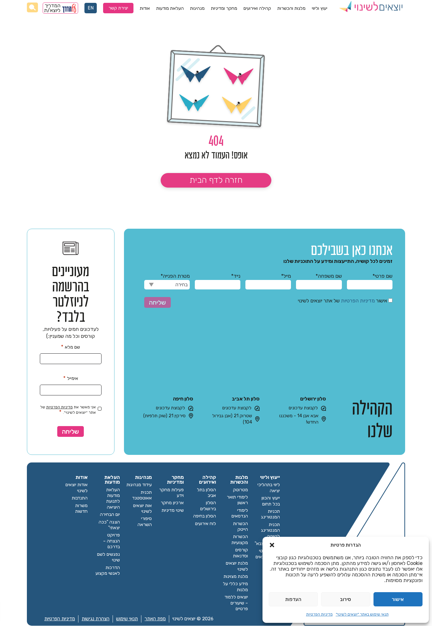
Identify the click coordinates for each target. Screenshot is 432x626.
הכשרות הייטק (240, 526)
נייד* (235, 276)
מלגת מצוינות (236, 576)
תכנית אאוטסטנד (142, 495)
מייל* (286, 276)
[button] (272, 545)
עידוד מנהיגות (139, 484)
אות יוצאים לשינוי (142, 508)
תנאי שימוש (127, 619)
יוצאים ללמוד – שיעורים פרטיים (236, 602)
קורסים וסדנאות (240, 552)
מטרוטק (240, 490)
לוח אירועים (205, 523)
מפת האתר (155, 619)
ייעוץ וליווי (270, 477)
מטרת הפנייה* (175, 276)
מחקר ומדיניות (224, 8)
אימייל (70, 378)
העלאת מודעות (170, 8)
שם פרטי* (382, 276)
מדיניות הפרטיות (319, 614)
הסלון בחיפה (204, 516)
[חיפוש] (32, 7)
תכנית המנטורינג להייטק (270, 530)
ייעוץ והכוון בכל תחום (271, 500)
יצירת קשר (118, 8)
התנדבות (80, 498)
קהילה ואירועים (257, 8)
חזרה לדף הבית (216, 180)
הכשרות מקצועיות (239, 539)
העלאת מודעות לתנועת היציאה (113, 498)
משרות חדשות (81, 508)
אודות (145, 8)
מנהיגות (197, 8)
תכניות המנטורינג (270, 514)
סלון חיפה (183, 399)
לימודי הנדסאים (239, 513)
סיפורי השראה (145, 521)
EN (91, 8)
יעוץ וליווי (319, 8)
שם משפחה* (329, 276)
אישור (398, 599)
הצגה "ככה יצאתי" (109, 524)
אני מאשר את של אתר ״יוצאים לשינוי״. (68, 410)
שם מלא (70, 347)
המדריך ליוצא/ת (52, 8)
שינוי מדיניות (173, 510)
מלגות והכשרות (291, 8)
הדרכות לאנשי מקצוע (108, 570)
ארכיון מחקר (172, 502)
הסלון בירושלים (208, 505)
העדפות (293, 599)
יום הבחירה (110, 514)
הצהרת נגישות (95, 619)
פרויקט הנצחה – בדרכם (111, 540)
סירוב (345, 599)
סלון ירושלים (313, 399)
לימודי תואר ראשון (237, 499)
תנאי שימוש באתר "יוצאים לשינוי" (362, 614)
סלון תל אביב (246, 399)
